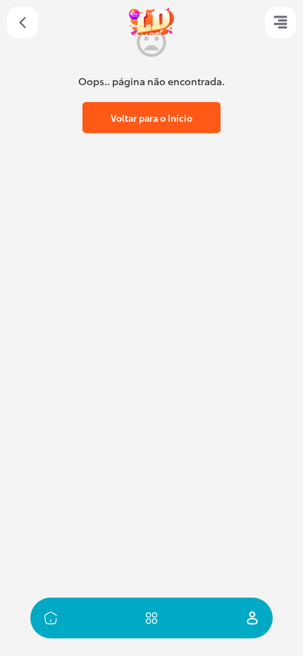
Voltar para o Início (151, 117)
